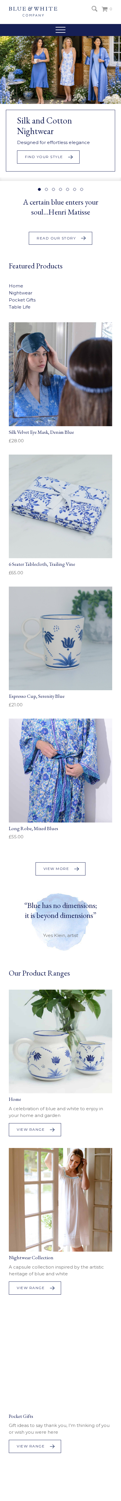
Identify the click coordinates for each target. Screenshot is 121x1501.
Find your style (44, 157)
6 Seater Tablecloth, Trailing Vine (42, 564)
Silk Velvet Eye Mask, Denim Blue (41, 432)
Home (16, 286)
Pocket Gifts (22, 300)
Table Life (20, 307)
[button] (60, 30)
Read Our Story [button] (56, 238)
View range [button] (31, 1129)
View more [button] (56, 868)
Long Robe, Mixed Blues (33, 828)
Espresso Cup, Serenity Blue (37, 696)
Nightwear (20, 293)
